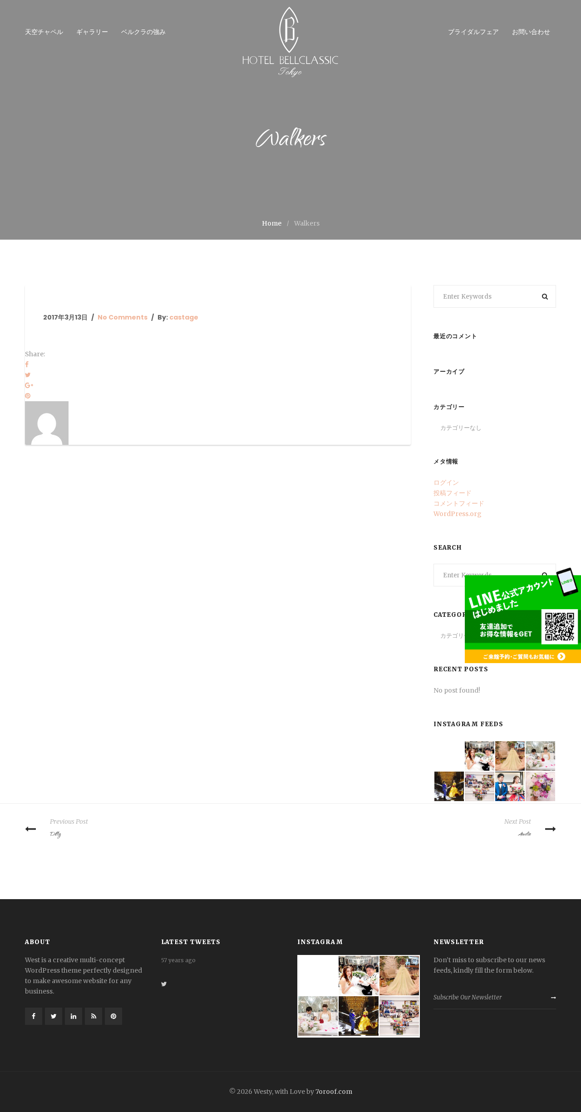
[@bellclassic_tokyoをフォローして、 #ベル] (510, 786)
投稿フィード (452, 493)
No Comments (123, 317)
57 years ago (178, 987)
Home (271, 223)
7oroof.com (333, 1091)
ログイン (446, 482)
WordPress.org (457, 514)
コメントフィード (458, 503)
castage (183, 317)
